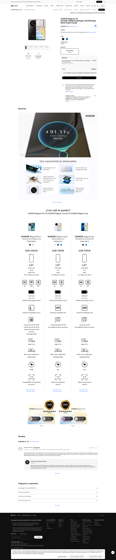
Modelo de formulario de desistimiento (87, 526)
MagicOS (96, 521)
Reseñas (76, 9)
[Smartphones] (42, 5)
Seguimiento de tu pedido (75, 525)
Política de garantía (86, 528)
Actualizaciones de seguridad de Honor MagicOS (86, 540)
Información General (57, 9)
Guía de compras (73, 521)
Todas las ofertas (73, 523)
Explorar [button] (88, 5)
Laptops (46, 5)
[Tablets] (54, 5)
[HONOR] (14, 515)
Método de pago (73, 529)
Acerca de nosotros (50, 521)
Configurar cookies (62, 556)
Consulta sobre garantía (87, 529)
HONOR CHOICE (59, 5)
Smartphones (39, 5)
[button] (50, 47)
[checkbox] (63, 39)
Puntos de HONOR (74, 539)
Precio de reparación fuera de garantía (87, 534)
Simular (67, 101)
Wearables (61, 525)
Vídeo (48, 526)
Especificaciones (68, 9)
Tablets (52, 5)
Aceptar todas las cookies (96, 556)
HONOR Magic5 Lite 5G (29, 9)
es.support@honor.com (17, 548)
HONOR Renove (73, 528)
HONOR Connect (97, 525)
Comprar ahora (31, 391)
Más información (92, 32)
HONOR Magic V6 (30, 5)
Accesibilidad (49, 528)
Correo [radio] (14, 533)
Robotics (76, 5)
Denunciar (91, 447)
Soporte (82, 5)
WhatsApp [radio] (24, 533)
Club (47, 525)
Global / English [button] (79, 1)
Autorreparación (85, 542)
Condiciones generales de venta (87, 522)
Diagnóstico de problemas (87, 531)
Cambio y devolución (74, 533)
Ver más (57, 473)
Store (102, 5)
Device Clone (96, 523)
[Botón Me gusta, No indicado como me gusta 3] (96, 448)
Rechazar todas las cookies (77, 556)
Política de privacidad (29, 525)
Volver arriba (101, 515)
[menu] (97, 6)
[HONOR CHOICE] (63, 5)
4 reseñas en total (34, 441)
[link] (95, 6)
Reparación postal (85, 536)
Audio (60, 526)
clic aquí (42, 553)
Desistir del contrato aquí (75, 541)
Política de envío (73, 531)
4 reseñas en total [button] (73, 26)
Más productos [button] (68, 5)
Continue (99, 1)
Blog (47, 523)
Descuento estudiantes (74, 526)
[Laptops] (48, 5)
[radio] (70, 52)
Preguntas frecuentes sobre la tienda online (75, 535)
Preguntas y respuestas (85, 9)
